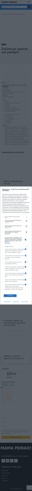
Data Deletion (7, 301)
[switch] (26, 221)
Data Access (16, 301)
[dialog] (16, 245)
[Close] (28, 189)
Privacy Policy (24, 301)
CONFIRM (10, 295)
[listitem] (16, 217)
